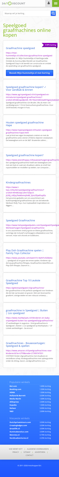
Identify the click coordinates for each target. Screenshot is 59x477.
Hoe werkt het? (16, 449)
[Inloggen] (48, 3)
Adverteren (40, 452)
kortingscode (33, 58)
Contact (29, 455)
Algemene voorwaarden (38, 449)
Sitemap (26, 452)
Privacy (15, 452)
